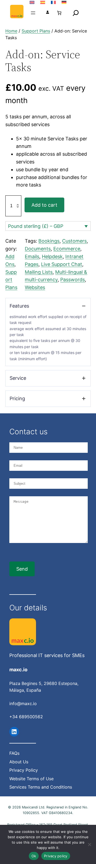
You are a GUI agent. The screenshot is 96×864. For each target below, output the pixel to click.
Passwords (72, 279)
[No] (89, 844)
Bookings (48, 241)
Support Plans (36, 31)
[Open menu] (33, 13)
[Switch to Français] (53, 2)
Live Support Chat (61, 264)
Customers (74, 241)
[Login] (47, 13)
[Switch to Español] (42, 2)
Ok (33, 856)
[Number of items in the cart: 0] (59, 13)
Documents (38, 248)
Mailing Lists (39, 272)
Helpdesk (52, 256)
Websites (35, 287)
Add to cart (44, 205)
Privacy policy (55, 856)
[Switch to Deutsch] (64, 2)
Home (11, 31)
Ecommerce (66, 248)
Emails (32, 256)
